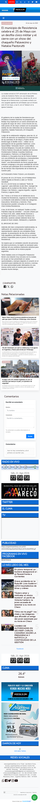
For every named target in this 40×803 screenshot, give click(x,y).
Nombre (8, 407)
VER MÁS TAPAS (20, 751)
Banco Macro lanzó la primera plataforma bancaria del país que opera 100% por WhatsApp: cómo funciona (19, 318)
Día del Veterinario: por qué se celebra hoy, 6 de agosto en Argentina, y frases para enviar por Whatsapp (20, 349)
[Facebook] (25, 2)
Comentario (9, 415)
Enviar (30, 436)
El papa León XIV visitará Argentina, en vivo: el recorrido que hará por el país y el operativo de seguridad (17, 381)
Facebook (20, 649)
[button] (6, 2)
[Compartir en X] (8, 286)
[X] (21, 2)
